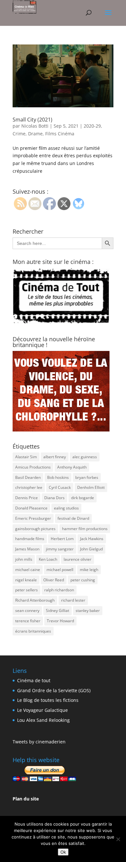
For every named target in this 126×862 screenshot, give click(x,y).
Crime (19, 134)
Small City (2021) (32, 119)
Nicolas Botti (34, 126)
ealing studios (66, 508)
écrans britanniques (33, 631)
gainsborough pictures (35, 528)
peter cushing (82, 580)
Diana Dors (54, 497)
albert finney (54, 457)
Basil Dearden (28, 477)
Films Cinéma (59, 134)
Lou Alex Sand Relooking (43, 720)
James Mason (27, 549)
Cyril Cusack (60, 487)
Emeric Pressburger (33, 518)
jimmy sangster (60, 549)
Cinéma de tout (33, 680)
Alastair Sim (26, 457)
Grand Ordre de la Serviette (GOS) (53, 690)
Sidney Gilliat (57, 610)
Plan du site (26, 799)
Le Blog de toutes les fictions (48, 700)
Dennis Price (26, 497)
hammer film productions (85, 528)
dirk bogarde (82, 497)
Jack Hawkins (91, 538)
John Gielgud (91, 549)
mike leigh (89, 569)
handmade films (29, 538)
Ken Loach (48, 559)
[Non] (118, 839)
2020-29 (92, 126)
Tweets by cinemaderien (39, 742)
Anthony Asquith (72, 467)
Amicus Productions (33, 467)
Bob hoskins (58, 477)
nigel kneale (26, 580)
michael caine (27, 569)
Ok (63, 852)
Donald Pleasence (31, 508)
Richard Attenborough (35, 600)
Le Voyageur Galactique (42, 710)
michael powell (60, 569)
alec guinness (84, 457)
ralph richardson (59, 590)
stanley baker (88, 610)
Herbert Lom (62, 538)
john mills (23, 559)
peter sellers (26, 590)
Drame (35, 134)
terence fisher (27, 621)
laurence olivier (77, 559)
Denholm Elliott (91, 487)
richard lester (73, 600)
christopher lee (28, 487)
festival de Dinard (73, 518)
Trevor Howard (60, 621)
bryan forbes (86, 477)
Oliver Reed (53, 580)
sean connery (27, 610)
